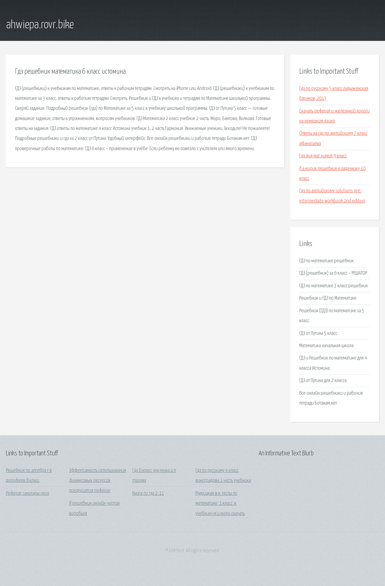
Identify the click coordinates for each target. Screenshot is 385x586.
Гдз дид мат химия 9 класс (323, 156)
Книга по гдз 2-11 (148, 493)
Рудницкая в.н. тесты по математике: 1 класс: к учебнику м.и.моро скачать (220, 503)
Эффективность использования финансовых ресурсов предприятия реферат (97, 480)
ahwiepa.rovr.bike (40, 25)
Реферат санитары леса (27, 493)
